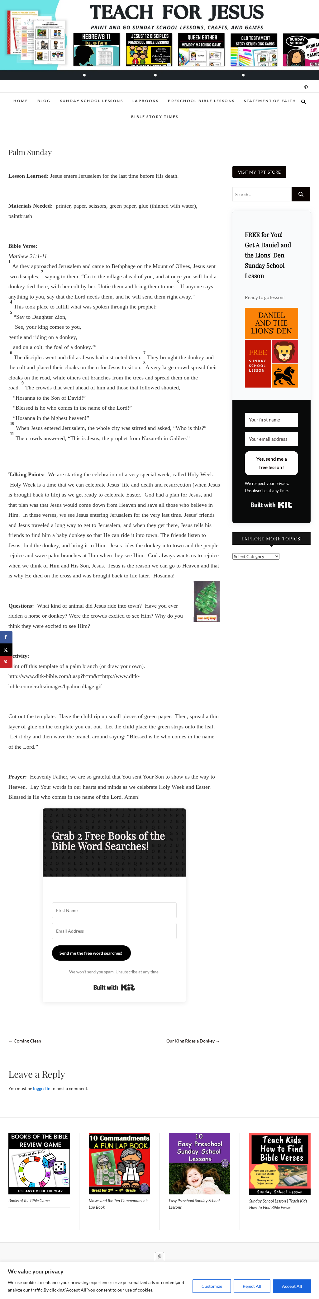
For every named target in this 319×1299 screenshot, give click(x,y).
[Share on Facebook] (6, 637)
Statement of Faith (270, 100)
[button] (271, 348)
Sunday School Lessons (91, 100)
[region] (159, 1280)
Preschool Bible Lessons (201, 100)
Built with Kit (114, 987)
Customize (212, 1286)
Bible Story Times (155, 116)
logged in (41, 1088)
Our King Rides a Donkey (193, 1040)
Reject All (252, 1286)
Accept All (292, 1286)
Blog (44, 100)
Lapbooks (145, 100)
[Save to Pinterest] (6, 662)
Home (20, 100)
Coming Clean (24, 1040)
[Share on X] (6, 649)
